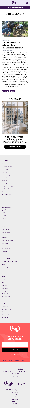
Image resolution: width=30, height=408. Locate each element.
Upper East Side (6, 210)
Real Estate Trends (7, 189)
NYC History (5, 183)
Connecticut (5, 270)
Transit (3, 197)
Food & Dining (5, 177)
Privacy (15, 394)
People (3, 280)
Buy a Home (5, 293)
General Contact (6, 317)
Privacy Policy (9, 360)
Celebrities (4, 180)
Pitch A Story (5, 312)
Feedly (16, 401)
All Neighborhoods (6, 251)
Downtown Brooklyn (7, 240)
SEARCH (27, 3)
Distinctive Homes (7, 164)
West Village (5, 221)
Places (3, 282)
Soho (3, 224)
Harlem (4, 212)
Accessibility (15, 399)
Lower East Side (6, 229)
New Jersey (5, 267)
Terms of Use (15, 392)
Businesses (5, 288)
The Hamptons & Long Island (9, 261)
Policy (12, 91)
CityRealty (20, 369)
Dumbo (4, 235)
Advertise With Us (6, 309)
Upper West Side (6, 207)
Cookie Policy (15, 397)
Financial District (6, 232)
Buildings (4, 291)
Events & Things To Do (8, 175)
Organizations (5, 285)
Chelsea (4, 218)
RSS (16, 403)
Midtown (4, 215)
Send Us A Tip (5, 314)
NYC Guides (5, 169)
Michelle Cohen (7, 50)
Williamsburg (5, 243)
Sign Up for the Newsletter (15, 7)
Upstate (4, 264)
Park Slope (4, 237)
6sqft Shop (4, 172)
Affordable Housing (7, 194)
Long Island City (6, 248)
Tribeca (3, 226)
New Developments (7, 166)
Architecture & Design (7, 186)
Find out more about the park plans (14, 88)
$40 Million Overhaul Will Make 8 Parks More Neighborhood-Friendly (13, 45)
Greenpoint (5, 246)
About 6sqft (5, 306)
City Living (5, 91)
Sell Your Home (6, 296)
